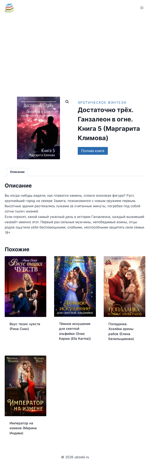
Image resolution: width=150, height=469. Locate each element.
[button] (67, 101)
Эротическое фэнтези (102, 102)
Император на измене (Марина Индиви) (23, 428)
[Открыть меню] (141, 8)
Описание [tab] (17, 172)
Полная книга (92, 151)
